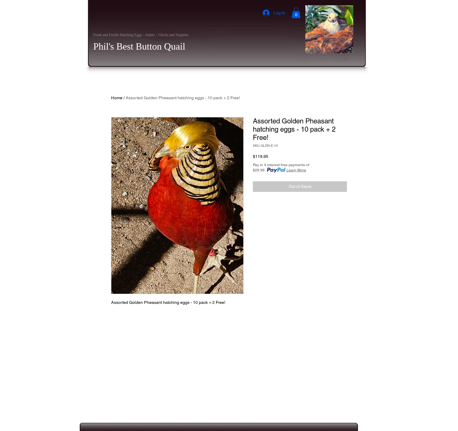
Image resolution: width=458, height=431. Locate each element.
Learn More (296, 170)
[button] (296, 12)
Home (116, 97)
